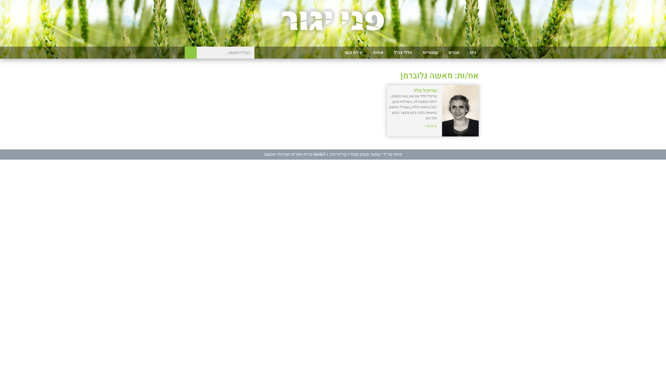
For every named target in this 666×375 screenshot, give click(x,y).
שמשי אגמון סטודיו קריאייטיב (355, 154)
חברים (454, 52)
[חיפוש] (191, 53)
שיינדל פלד (425, 90)
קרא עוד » (430, 126)
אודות (378, 52)
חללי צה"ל (403, 52)
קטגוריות (430, 52)
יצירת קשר (353, 52)
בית (473, 52)
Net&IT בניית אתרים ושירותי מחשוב (295, 154)
